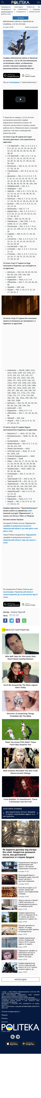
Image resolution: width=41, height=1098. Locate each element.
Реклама (4, 1018)
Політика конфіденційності (11, 1011)
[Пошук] (2, 2)
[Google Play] (28, 1043)
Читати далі (20, 979)
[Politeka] (20, 2)
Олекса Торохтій (18, 612)
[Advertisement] (20, 346)
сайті (30, 511)
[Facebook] (5, 621)
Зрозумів (21, 18)
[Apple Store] (12, 1043)
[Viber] (18, 621)
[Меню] (38, 2)
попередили (14, 82)
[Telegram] (11, 621)
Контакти (5, 1022)
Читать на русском (31, 27)
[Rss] (13, 1037)
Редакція (5, 1015)
